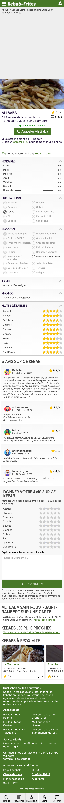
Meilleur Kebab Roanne (12, 716)
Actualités (19, 801)
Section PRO (10, 783)
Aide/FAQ (38, 778)
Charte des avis (32, 598)
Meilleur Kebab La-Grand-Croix (43, 716)
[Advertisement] (32, 47)
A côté (44, 801)
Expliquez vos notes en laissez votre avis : (23, 552)
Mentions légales (13, 778)
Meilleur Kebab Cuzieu (12, 724)
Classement (31, 801)
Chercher (5, 801)
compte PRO (20, 141)
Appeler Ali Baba (34, 131)
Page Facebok (12, 770)
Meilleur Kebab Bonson (41, 724)
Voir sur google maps (44, 619)
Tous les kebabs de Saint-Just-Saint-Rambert (31, 632)
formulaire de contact (16, 758)
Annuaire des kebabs (22, 3)
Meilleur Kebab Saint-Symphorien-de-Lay (45, 731)
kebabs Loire (43, 153)
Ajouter (57, 801)
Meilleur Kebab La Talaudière (14, 731)
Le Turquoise (11, 664)
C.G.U (35, 770)
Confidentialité (41, 774)
